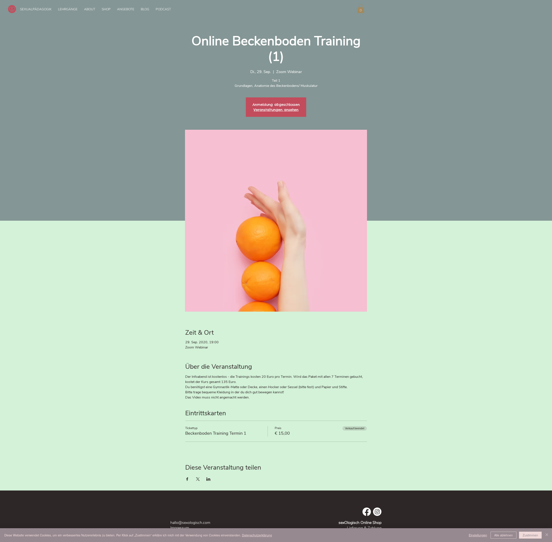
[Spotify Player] (397, 9)
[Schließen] (546, 535)
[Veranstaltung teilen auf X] (198, 479)
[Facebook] (366, 512)
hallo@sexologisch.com (190, 522)
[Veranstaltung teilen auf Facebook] (187, 479)
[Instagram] (377, 512)
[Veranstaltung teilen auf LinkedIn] (208, 479)
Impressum (180, 527)
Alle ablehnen (503, 535)
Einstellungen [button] (478, 535)
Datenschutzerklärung (257, 535)
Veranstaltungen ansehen (276, 110)
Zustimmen (530, 535)
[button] (360, 8)
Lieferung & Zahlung (364, 528)
